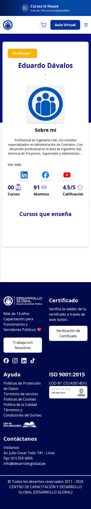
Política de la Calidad (20, 404)
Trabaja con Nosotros (23, 345)
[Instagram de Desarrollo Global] (15, 360)
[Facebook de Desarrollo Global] (6, 360)
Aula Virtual (65, 24)
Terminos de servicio (21, 393)
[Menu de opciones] (86, 25)
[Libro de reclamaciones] (23, 424)
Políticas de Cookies (20, 399)
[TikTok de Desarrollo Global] (32, 360)
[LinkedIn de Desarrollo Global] (24, 360)
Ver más (14, 164)
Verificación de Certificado (68, 333)
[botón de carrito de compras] (43, 25)
